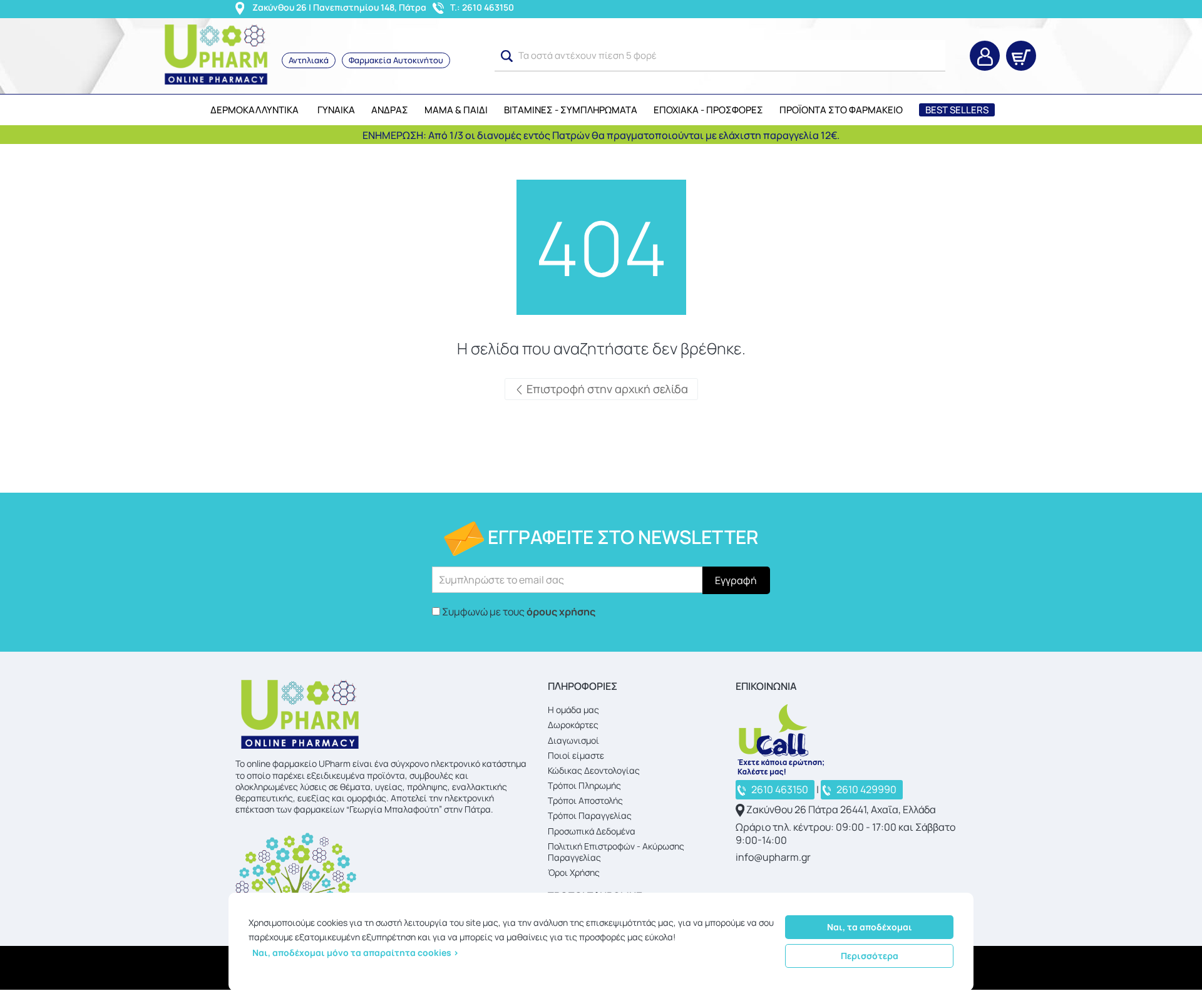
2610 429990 (866, 789)
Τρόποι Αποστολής (585, 800)
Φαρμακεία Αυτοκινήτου (396, 60)
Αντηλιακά (309, 60)
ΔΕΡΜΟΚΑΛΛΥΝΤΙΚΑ (254, 109)
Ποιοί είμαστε (576, 755)
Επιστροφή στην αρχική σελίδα (606, 388)
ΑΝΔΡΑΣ (389, 109)
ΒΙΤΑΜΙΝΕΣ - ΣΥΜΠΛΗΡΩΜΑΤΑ (570, 109)
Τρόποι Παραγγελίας (590, 815)
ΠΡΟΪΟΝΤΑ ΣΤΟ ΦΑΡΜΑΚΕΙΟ (841, 109)
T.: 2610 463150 (482, 7)
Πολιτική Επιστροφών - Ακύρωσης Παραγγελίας (616, 851)
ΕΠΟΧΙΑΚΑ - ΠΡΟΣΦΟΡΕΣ (708, 109)
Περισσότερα (869, 956)
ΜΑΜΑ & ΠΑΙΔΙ (456, 109)
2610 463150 (779, 789)
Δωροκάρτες (573, 725)
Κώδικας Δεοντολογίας (594, 770)
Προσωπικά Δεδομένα (591, 831)
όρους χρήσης (561, 612)
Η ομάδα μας (573, 710)
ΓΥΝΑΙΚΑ (336, 109)
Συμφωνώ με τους (518, 612)
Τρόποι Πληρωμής (584, 785)
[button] (507, 56)
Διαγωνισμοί (573, 740)
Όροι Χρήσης (574, 872)
